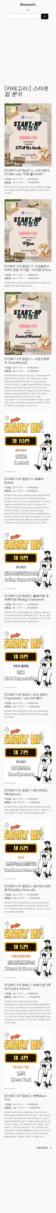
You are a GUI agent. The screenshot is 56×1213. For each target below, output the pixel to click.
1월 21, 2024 (17, 371)
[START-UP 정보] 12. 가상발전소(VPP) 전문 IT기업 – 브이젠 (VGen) (27, 268)
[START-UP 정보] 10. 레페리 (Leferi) (23, 480)
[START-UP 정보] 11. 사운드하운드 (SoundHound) (26, 360)
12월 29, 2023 (18, 997)
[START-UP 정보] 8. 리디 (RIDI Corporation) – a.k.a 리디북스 (25, 696)
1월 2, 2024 (17, 491)
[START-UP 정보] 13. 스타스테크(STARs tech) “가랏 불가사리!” (26, 172)
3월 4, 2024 (17, 179)
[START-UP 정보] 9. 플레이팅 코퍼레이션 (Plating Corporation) (26, 597)
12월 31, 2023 (18, 706)
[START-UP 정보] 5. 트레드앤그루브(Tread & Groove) (27, 986)
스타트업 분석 (32, 179)
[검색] (44, 16)
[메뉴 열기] (28, 10)
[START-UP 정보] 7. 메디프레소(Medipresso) (26, 792)
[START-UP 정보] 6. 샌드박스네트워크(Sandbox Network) (27, 888)
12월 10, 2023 (18, 1108)
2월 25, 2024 (17, 182)
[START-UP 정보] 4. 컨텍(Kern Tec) (25, 1097)
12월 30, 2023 (18, 802)
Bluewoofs (28, 4)
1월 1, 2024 (17, 608)
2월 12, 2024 (17, 278)
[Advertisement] (28, 50)
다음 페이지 (44, 1147)
